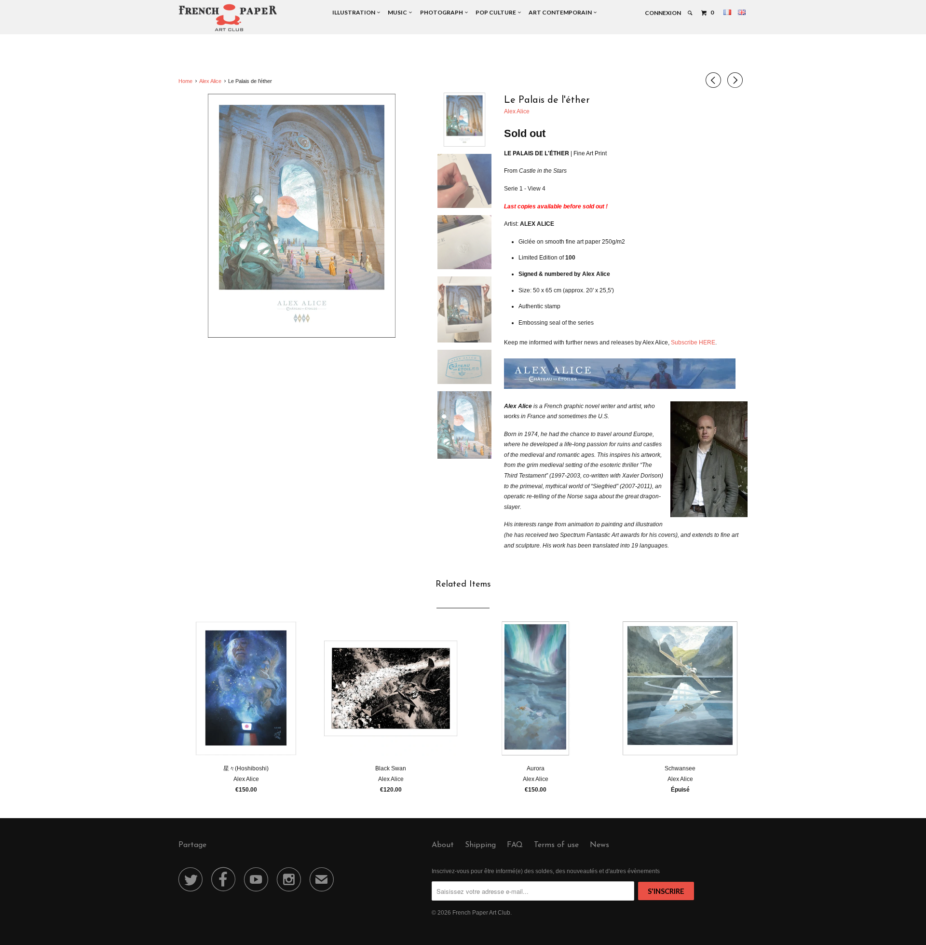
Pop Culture (497, 12)
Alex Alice (517, 111)
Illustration (354, 12)
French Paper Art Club (481, 912)
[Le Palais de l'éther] (301, 216)
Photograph (442, 12)
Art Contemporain (561, 12)
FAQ (515, 845)
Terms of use (556, 845)
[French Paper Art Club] (227, 17)
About (443, 845)
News (599, 845)
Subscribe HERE (693, 342)
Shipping (480, 845)
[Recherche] (690, 13)
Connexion (663, 12)
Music (398, 12)
